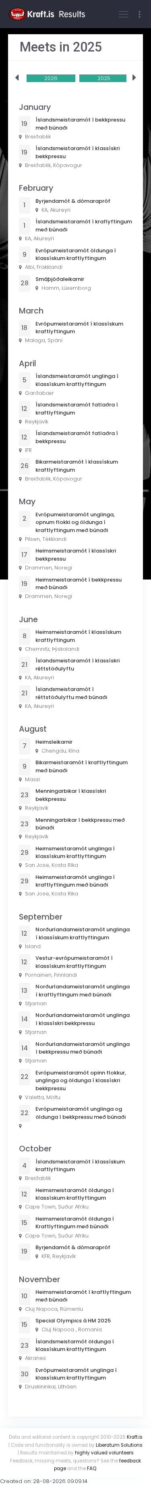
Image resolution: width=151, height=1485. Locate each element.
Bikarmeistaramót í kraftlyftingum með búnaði (81, 766)
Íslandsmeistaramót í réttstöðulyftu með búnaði (71, 693)
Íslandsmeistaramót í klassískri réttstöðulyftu (77, 664)
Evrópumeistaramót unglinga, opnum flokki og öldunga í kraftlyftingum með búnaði (75, 522)
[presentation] (17, 78)
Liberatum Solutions (119, 1445)
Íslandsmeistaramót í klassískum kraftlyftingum (80, 1166)
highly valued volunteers (104, 1453)
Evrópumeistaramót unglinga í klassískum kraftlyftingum (76, 1374)
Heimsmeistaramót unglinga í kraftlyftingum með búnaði (75, 881)
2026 (51, 78)
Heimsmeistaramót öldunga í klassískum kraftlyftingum (74, 1194)
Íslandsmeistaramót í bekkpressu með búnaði (80, 124)
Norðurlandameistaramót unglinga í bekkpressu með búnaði (82, 1048)
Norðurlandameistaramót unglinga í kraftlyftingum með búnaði (82, 990)
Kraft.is (135, 1437)
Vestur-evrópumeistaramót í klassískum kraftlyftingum (74, 962)
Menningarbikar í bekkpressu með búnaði (80, 824)
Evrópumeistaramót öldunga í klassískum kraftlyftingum (75, 254)
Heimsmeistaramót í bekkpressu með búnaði (78, 584)
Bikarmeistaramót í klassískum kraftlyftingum (76, 466)
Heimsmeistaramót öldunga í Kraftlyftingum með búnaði (74, 1223)
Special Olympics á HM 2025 (73, 1320)
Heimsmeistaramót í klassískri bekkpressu (75, 555)
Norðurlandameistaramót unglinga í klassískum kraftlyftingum (82, 933)
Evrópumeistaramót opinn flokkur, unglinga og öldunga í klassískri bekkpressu (80, 1080)
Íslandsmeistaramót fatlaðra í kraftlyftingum (76, 409)
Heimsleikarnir (53, 742)
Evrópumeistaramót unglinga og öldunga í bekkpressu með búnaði (80, 1113)
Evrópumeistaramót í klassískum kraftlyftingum (79, 328)
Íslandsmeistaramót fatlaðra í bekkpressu (76, 437)
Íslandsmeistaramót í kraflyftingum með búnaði (83, 225)
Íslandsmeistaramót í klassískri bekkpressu (77, 152)
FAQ (91, 1468)
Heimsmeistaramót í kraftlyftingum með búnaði (83, 1296)
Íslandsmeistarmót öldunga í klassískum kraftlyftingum (74, 1345)
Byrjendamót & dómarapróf (72, 201)
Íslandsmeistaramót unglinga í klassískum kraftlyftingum (76, 380)
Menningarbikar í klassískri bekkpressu (70, 795)
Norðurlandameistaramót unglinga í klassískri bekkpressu (82, 1019)
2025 (103, 78)
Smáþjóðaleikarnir (59, 279)
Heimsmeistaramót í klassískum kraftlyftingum (78, 636)
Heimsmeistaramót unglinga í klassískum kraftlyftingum (75, 852)
